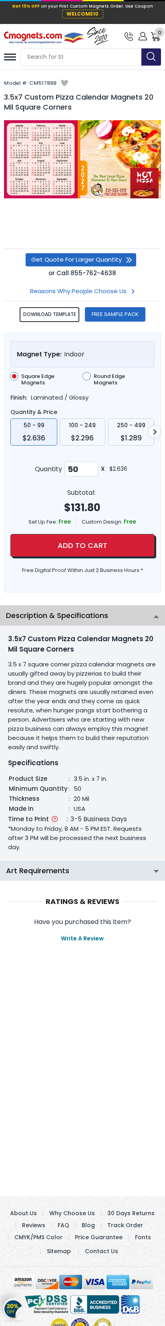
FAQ (63, 1225)
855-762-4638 (93, 273)
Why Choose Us (72, 1213)
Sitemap (59, 1251)
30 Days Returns (131, 1213)
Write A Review (82, 938)
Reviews (33, 1225)
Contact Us (101, 1251)
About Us (23, 1213)
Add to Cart (82, 545)
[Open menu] (10, 57)
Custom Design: (103, 522)
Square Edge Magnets (37, 379)
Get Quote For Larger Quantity (76, 259)
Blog (88, 1225)
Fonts (143, 1237)
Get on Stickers (13, 1308)
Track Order (125, 1225)
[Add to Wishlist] (64, 84)
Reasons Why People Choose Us (78, 291)
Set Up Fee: (43, 522)
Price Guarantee (99, 1237)
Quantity (48, 469)
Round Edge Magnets (109, 379)
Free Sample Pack (115, 314)
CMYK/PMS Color (38, 1237)
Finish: (18, 397)
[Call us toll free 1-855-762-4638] (129, 36)
